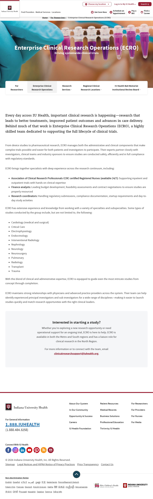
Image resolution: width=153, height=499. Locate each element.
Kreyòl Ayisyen (39, 487)
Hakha (50, 487)
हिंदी (55, 487)
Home (45, 17)
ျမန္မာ (37, 482)
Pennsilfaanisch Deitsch (68, 482)
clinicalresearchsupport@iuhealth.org (76, 353)
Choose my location (97, 4)
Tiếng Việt (57, 491)
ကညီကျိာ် (70, 487)
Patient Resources (109, 403)
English (8, 482)
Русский (23, 491)
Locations (56, 12)
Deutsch (28, 487)
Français (20, 487)
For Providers (138, 410)
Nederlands (52, 482)
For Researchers (58, 17)
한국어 (8, 491)
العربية (31, 482)
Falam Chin (10, 487)
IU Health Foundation (80, 428)
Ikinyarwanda (81, 487)
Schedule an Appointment (119, 12)
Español (16, 482)
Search (144, 4)
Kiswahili (32, 491)
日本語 (61, 487)
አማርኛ (24, 482)
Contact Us (107, 464)
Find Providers (27, 12)
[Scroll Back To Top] (76, 474)
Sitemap (10, 464)
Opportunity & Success (80, 416)
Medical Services (43, 12)
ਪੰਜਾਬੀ (15, 491)
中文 (44, 482)
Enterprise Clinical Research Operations (42, 87)
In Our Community (78, 410)
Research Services (67, 87)
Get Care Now (100, 12)
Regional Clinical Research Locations (91, 87)
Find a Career (147, 12)
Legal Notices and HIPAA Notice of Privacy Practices (46, 464)
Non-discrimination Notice (17, 477)
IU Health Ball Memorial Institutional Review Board (126, 87)
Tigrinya (48, 491)
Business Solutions (110, 416)
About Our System (78, 403)
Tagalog (40, 491)
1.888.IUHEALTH (22, 424)
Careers (73, 422)
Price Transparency (88, 464)
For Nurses (136, 416)
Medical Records (108, 410)
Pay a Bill (133, 12)
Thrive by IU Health (110, 428)
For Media (136, 422)
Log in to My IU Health (124, 4)
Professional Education (112, 422)
